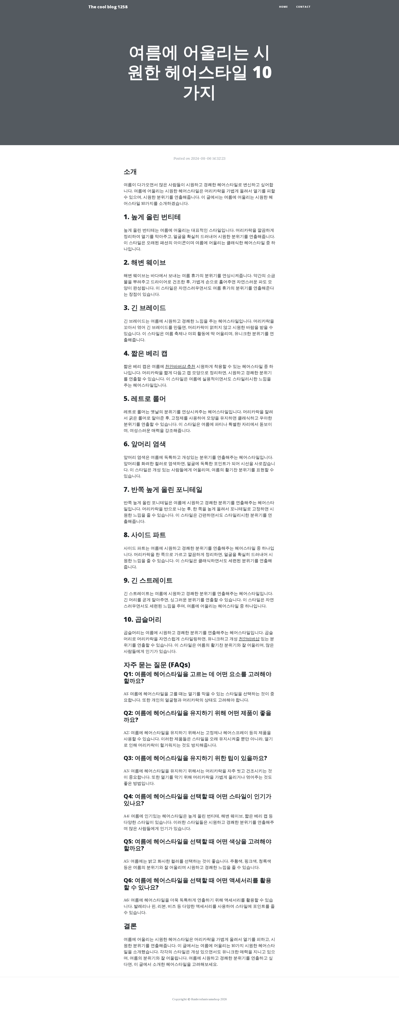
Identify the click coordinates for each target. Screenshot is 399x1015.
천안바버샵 (249, 638)
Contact (303, 7)
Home (283, 7)
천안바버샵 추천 (180, 366)
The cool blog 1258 (108, 7)
